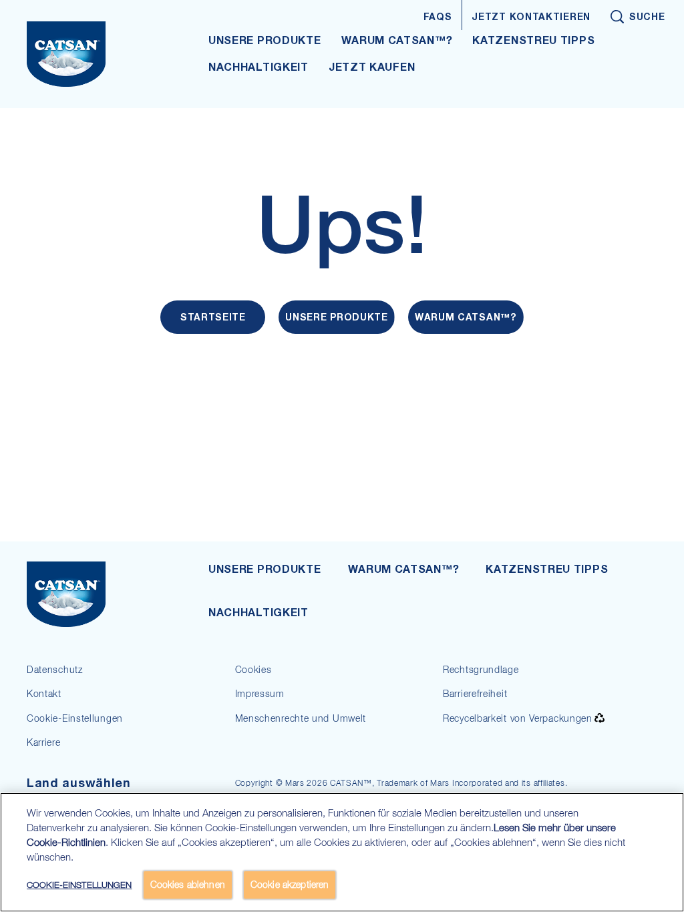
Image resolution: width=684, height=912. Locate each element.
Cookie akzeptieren (289, 884)
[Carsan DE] (97, 594)
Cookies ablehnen (187, 884)
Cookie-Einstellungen (75, 718)
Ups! (342, 224)
